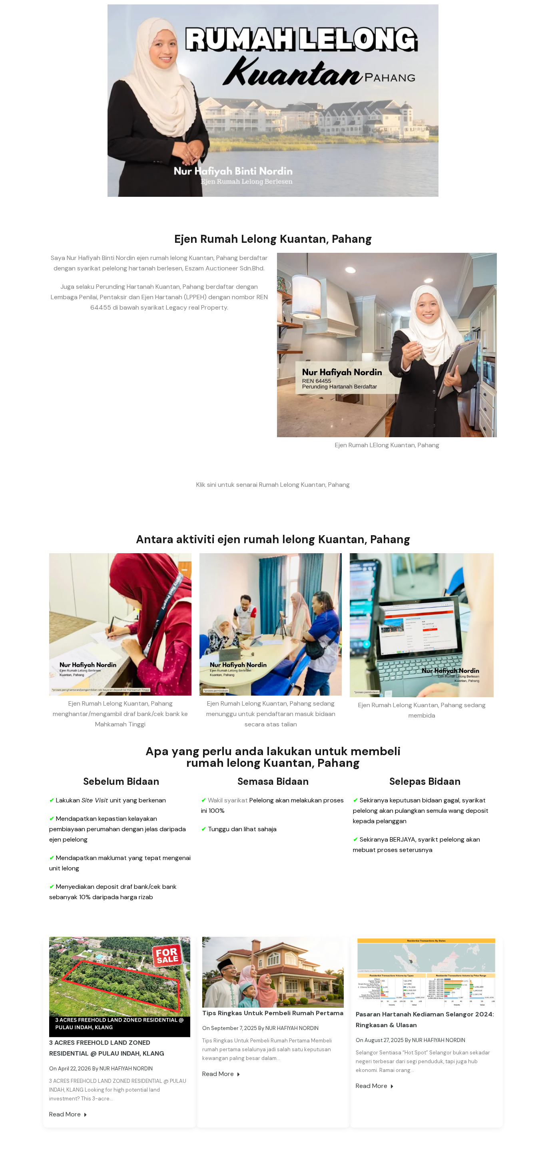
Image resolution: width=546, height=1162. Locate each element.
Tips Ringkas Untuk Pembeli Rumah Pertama (272, 1013)
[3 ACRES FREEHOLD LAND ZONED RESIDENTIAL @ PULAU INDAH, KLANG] (119, 986)
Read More (65, 1114)
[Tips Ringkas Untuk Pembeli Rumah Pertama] (272, 972)
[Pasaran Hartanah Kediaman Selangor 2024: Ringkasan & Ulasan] (426, 972)
